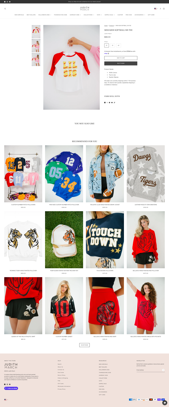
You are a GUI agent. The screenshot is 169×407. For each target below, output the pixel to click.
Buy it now (120, 63)
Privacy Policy (61, 389)
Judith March (108, 33)
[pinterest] (9, 1)
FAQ (59, 380)
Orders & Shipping (63, 378)
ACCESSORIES (103, 392)
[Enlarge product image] (71, 67)
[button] (114, 102)
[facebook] (5, 1)
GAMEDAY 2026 (103, 375)
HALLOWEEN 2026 (104, 369)
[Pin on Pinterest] (109, 102)
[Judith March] (84, 8)
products (111, 25)
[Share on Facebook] (105, 102)
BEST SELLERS (103, 367)
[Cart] (164, 9)
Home (105, 25)
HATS (100, 380)
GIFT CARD (102, 394)
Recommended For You (84, 141)
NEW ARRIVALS (103, 364)
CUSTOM (101, 386)
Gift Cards (61, 383)
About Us (60, 367)
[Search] (5, 9)
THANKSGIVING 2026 (105, 372)
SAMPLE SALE (103, 383)
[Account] (160, 9)
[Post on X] (107, 102)
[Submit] (163, 370)
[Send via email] (112, 102)
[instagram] (7, 1)
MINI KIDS (101, 389)
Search (60, 364)
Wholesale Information (64, 386)
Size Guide (61, 372)
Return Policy (61, 375)
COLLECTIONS (103, 378)
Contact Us (61, 369)
